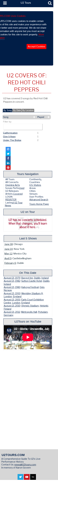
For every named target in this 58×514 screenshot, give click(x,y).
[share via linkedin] (8, 163)
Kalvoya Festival (30, 287)
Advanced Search (38, 199)
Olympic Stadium (30, 305)
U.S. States (35, 185)
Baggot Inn (27, 278)
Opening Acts (12, 185)
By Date (17, 110)
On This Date (27, 272)
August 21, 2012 (12, 312)
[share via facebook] (8, 158)
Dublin (37, 278)
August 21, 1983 (12, 287)
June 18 (8, 244)
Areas (32, 188)
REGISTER (10, 199)
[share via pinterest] (8, 167)
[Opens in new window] (20, 478)
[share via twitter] (8, 153)
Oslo (42, 287)
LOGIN (8, 196)
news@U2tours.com (25, 464)
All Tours (10, 179)
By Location (28, 110)
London (8, 296)
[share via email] (8, 149)
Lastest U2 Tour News (14, 204)
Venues (33, 193)
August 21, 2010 (12, 305)
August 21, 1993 (12, 293)
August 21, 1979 (12, 278)
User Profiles (36, 196)
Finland (7, 309)
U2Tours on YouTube (27, 321)
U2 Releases (12, 191)
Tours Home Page (39, 204)
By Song (8, 110)
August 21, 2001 (12, 299)
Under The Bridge (12, 140)
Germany (8, 315)
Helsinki (44, 305)
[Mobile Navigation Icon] (4, 3)
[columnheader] (19, 117)
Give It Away (9, 136)
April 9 (7, 258)
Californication (10, 133)
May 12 (8, 253)
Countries (34, 182)
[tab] (7, 110)
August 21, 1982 (12, 281)
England (17, 296)
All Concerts (12, 182)
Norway (8, 290)
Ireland (45, 278)
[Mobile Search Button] (50, 3)
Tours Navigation (28, 174)
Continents (35, 179)
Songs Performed (14, 188)
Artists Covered (14, 193)
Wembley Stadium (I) (32, 293)
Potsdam (43, 312)
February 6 (10, 263)
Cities (32, 191)
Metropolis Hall (29, 312)
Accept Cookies (36, 46)
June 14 (8, 248)
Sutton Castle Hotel (31, 281)
